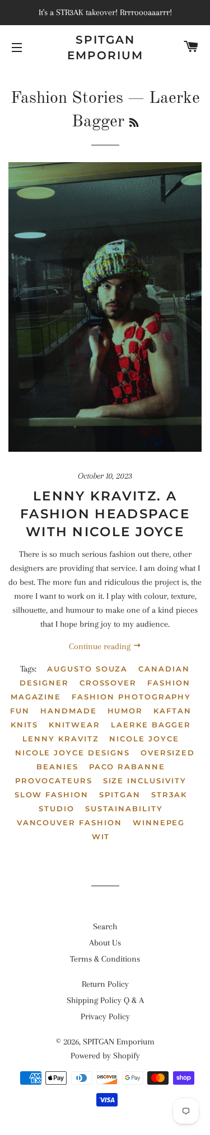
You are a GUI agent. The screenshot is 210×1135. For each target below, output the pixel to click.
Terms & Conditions (105, 959)
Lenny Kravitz (60, 738)
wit (101, 836)
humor (125, 710)
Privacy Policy (105, 1016)
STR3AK (169, 794)
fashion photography (131, 696)
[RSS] (134, 124)
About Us (105, 943)
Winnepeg (159, 822)
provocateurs (53, 780)
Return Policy (105, 984)
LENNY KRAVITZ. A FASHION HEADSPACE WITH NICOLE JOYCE (105, 514)
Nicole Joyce (144, 738)
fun (20, 710)
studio (56, 808)
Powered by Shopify (105, 1056)
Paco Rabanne (127, 766)
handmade (68, 710)
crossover (108, 682)
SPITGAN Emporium (105, 47)
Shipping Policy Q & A (105, 1000)
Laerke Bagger (151, 724)
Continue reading (101, 646)
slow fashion (51, 794)
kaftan (172, 710)
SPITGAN (120, 794)
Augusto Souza (87, 668)
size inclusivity (144, 780)
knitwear (74, 724)
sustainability (124, 808)
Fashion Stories (67, 98)
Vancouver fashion (69, 822)
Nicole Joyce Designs (72, 752)
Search (105, 926)
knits (25, 724)
